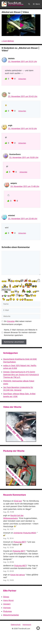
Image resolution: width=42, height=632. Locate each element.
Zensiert (6, 604)
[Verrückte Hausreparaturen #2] (21, 471)
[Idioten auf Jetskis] (21, 427)
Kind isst (18, 501)
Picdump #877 (20, 542)
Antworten (22, 79)
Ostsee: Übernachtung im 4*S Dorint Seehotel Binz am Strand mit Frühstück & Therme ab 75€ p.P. (21, 374)
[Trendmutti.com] (13, 4)
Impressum (27, 625)
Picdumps (7, 611)
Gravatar (11, 321)
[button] (29, 4)
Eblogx (6, 597)
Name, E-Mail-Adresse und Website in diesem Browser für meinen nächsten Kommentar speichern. (20, 332)
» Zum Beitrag (8, 41)
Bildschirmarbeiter (11, 615)
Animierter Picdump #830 (25, 533)
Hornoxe (7, 608)
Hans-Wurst (8, 600)
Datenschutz (15, 625)
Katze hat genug (17, 575)
